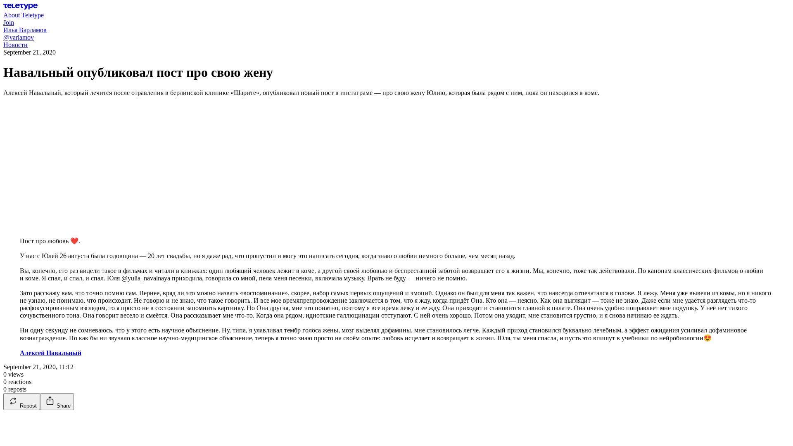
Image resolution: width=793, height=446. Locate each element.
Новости (15, 44)
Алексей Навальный (50, 352)
